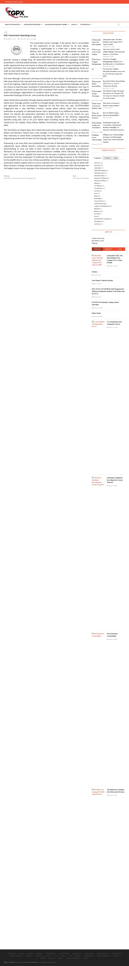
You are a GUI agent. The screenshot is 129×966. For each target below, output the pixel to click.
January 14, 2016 (112, 795)
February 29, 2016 (98, 307)
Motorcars (97, 211)
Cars (5, 32)
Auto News (97, 163)
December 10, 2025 (113, 266)
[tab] (97, 158)
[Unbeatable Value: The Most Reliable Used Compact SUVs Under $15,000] (98, 255)
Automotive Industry (32, 24)
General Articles (99, 201)
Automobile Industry (100, 170)
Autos (73, 24)
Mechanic (97, 208)
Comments (108, 249)
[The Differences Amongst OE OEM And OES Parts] (98, 790)
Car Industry (98, 186)
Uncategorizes (98, 221)
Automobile (97, 168)
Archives (108, 158)
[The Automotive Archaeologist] (98, 634)
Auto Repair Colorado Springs (102, 280)
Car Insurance (98, 188)
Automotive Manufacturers (56, 24)
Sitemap (94, 243)
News (95, 216)
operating (33, 39)
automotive (23, 39)
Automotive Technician (100, 178)
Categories (97, 158)
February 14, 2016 (113, 327)
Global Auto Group (99, 203)
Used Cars (97, 224)
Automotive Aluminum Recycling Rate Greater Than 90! (115, 480)
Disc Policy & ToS (98, 241)
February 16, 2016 (98, 316)
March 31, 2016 (97, 283)
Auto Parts (97, 165)
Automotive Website (100, 180)
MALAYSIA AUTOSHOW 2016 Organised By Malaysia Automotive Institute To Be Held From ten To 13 (108, 291)
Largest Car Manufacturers (102, 206)
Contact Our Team (98, 238)
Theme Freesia (27, 962)
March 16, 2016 (97, 297)
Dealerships (97, 198)
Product (94, 272)
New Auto (97, 214)
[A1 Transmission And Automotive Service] (98, 322)
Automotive (85, 24)
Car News (97, 191)
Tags (115, 158)
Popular (97, 249)
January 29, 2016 (112, 639)
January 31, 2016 (112, 485)
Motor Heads (96, 313)
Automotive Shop (99, 175)
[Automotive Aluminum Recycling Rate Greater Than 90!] (98, 478)
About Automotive (12, 24)
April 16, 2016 (96, 275)
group (28, 39)
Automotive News (99, 173)
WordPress (35, 962)
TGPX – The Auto (9, 962)
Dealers (96, 196)
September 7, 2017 (10, 39)
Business (96, 183)
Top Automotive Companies (102, 219)
